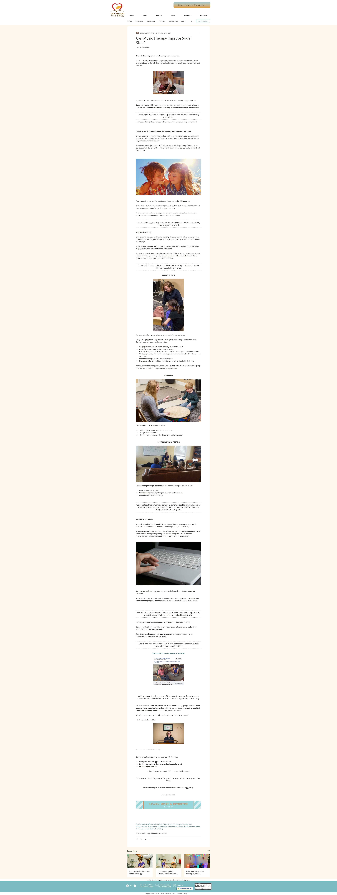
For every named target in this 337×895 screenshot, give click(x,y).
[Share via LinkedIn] (145, 839)
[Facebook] (135, 885)
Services (164, 833)
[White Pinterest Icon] (131, 885)
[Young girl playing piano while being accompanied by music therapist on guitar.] (140, 861)
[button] (159, 15)
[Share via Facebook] (137, 839)
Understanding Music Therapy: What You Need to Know (168, 872)
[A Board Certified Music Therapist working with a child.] (168, 861)
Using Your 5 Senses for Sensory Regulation (195, 872)
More (182, 21)
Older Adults (162, 21)
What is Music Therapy (143, 833)
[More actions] (200, 33)
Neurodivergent (151, 21)
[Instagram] (127, 885)
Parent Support (139, 21)
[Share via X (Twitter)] (141, 839)
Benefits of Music (173, 21)
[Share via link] (150, 839)
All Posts (129, 21)
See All (208, 851)
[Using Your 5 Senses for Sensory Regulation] (197, 861)
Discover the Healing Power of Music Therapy (139, 872)
